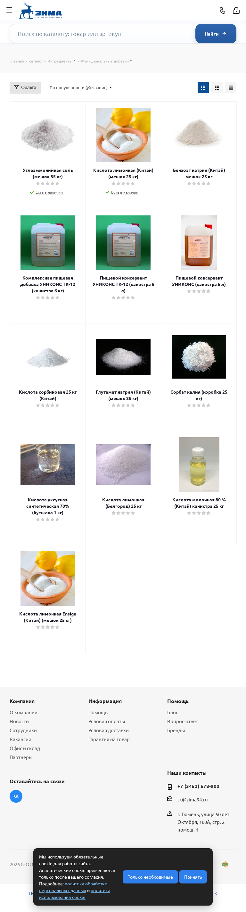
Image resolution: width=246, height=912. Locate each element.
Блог (172, 712)
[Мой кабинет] (236, 10)
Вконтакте (16, 796)
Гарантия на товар (109, 739)
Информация (105, 701)
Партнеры (21, 757)
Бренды (176, 730)
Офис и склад (25, 748)
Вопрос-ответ (182, 721)
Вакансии (20, 739)
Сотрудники (23, 730)
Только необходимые (150, 877)
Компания (22, 701)
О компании (23, 712)
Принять (193, 877)
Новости (19, 721)
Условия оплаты (106, 721)
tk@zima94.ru (192, 799)
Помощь (98, 712)
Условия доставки (108, 730)
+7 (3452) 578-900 (198, 786)
